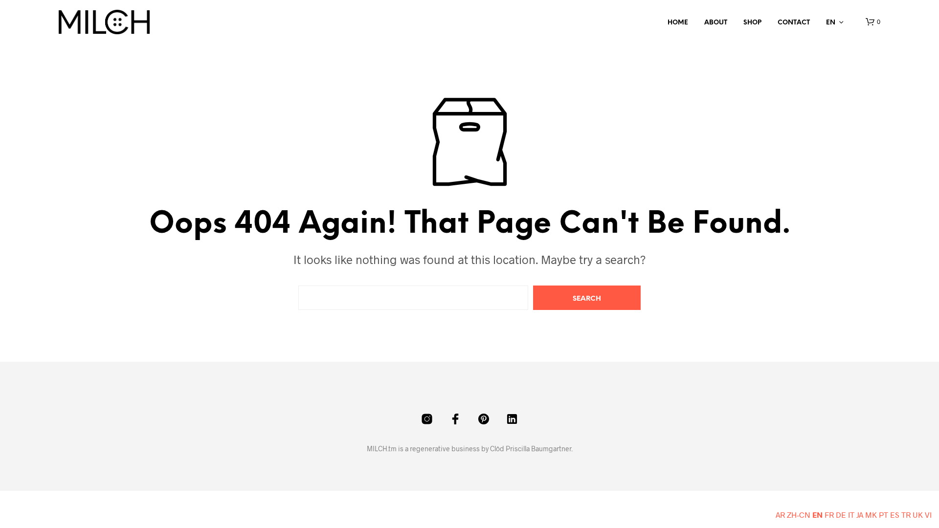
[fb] (455, 419)
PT (883, 514)
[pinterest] (484, 419)
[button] (873, 22)
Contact (794, 23)
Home (678, 23)
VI (928, 514)
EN (830, 23)
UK (918, 514)
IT (851, 514)
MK (871, 514)
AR (780, 514)
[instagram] (427, 419)
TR (906, 514)
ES (894, 514)
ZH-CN (798, 514)
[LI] (512, 419)
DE (841, 514)
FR (829, 514)
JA (859, 514)
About (715, 23)
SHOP (752, 23)
